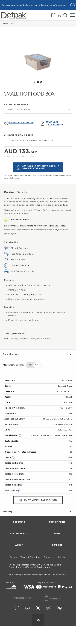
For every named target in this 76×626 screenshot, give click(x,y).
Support (57, 545)
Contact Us (48, 557)
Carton (8, 457)
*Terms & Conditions (30, 557)
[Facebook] (17, 608)
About (19, 545)
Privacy (13, 557)
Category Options (16, 104)
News (57, 534)
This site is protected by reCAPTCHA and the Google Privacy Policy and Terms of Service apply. (34, 566)
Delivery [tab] (7, 511)
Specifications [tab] (11, 354)
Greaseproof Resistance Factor (20, 452)
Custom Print (57, 522)
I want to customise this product (32, 140)
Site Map (61, 557)
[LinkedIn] (27, 608)
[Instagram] (48, 608)
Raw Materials (11, 435)
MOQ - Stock (10, 490)
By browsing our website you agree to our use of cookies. (38, 575)
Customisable (11, 441)
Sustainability (19, 534)
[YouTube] (38, 608)
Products (19, 522)
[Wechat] (59, 608)
